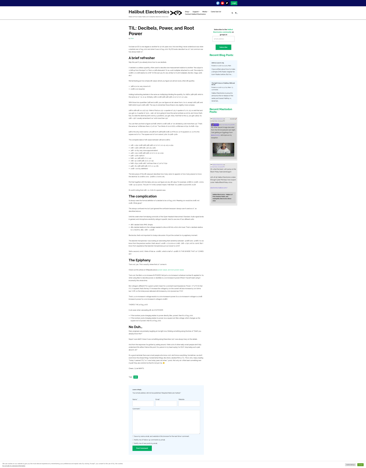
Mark (132, 38)
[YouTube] (222, 3)
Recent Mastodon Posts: (221, 110)
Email (157, 399)
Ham (135, 377)
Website (181, 399)
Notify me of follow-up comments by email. (149, 440)
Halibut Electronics (217, 119)
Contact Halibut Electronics (195, 14)
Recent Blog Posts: (222, 55)
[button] (189, 11)
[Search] (232, 13)
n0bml (216, 124)
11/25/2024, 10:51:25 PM (217, 167)
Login (234, 3)
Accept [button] (360, 464)
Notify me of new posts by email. (145, 443)
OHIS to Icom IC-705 (217, 63)
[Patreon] (227, 3)
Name (135, 399)
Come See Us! (216, 12)
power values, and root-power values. (171, 270)
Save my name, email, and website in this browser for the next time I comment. (161, 436)
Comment (136, 409)
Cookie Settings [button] (350, 464)
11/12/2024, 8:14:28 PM (227, 124)
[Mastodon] (218, 3)
